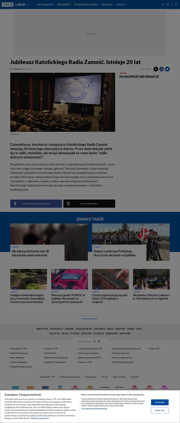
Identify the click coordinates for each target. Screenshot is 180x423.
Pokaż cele (160, 410)
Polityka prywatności (40, 418)
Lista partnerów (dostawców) (94, 408)
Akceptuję (159, 402)
